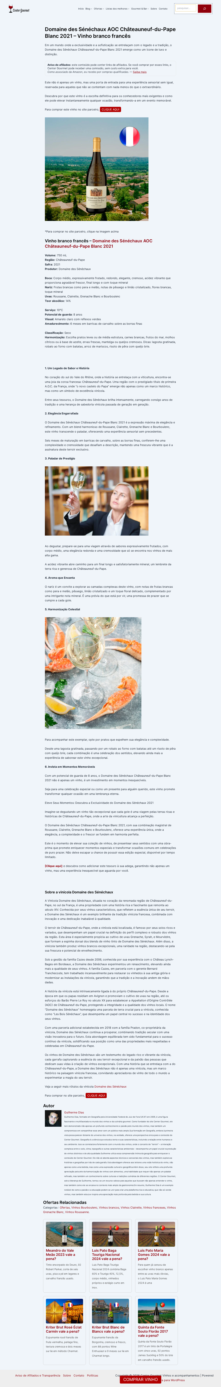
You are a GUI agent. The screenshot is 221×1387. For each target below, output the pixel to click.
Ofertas (65, 1207)
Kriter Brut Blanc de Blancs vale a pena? (108, 1329)
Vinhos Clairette (131, 1207)
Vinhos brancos (109, 1207)
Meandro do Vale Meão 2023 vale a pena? (60, 1254)
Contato (79, 1375)
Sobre (67, 1375)
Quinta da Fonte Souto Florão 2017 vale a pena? (153, 1331)
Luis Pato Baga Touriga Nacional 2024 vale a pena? (107, 1254)
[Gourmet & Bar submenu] (148, 8)
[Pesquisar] (204, 8)
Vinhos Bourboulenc (84, 1207)
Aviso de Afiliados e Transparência (37, 1375)
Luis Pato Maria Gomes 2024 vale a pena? (154, 1254)
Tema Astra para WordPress (166, 1380)
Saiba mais (140, 72)
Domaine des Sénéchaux (110, 1086)
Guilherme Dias (74, 1112)
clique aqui (110, 109)
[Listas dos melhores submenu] (128, 8)
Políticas (92, 1375)
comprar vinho (140, 1379)
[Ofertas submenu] (103, 8)
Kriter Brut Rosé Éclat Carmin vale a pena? (64, 1329)
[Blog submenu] (91, 8)
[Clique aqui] (54, 866)
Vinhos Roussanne (77, 1212)
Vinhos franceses (154, 1207)
